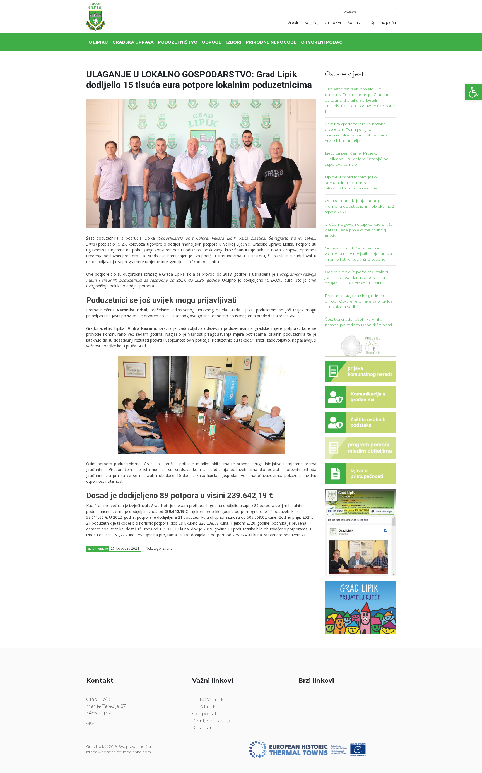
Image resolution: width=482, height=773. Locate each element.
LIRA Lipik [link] (204, 706)
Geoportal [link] (204, 713)
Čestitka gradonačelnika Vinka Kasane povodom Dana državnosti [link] (358, 322)
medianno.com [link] (137, 752)
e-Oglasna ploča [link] (381, 22)
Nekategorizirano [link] (159, 549)
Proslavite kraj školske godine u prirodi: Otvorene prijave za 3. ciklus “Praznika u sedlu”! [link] (358, 301)
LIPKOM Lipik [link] (208, 699)
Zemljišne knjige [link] (212, 720)
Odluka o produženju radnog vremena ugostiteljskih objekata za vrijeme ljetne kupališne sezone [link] (358, 254)
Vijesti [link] (293, 22)
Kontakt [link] (354, 22)
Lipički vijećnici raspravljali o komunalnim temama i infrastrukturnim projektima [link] (351, 182)
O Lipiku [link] (98, 42)
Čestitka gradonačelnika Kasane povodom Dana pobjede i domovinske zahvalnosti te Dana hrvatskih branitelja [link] (356, 132)
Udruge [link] (211, 42)
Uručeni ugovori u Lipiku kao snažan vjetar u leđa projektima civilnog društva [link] (360, 230)
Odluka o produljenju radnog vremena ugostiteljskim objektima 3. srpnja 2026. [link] (360, 206)
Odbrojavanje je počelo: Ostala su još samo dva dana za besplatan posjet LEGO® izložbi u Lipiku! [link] (357, 277)
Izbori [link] (233, 42)
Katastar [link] (202, 727)
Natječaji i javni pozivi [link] (322, 22)
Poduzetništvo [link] (177, 42)
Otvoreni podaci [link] (322, 42)
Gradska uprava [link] (132, 42)
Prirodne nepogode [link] (271, 42)
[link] (473, 92)
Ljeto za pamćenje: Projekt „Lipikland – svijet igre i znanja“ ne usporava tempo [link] (357, 159)
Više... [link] (91, 723)
